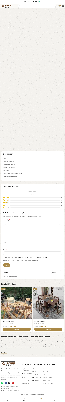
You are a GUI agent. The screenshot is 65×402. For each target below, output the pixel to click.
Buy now (50, 121)
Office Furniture (26, 377)
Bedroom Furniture (26, 369)
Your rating (6, 220)
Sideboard (37, 371)
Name (5, 242)
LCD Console (38, 374)
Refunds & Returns (48, 377)
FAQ (44, 374)
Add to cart (23, 121)
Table (7, 10)
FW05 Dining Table (39, 321)
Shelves (37, 380)
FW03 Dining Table (8, 321)
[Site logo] (6, 6)
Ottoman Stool (38, 377)
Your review (6, 223)
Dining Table (9, 323)
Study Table (14, 10)
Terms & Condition (48, 383)
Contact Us (46, 371)
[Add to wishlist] (30, 288)
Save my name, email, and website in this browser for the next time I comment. (26, 257)
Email (5, 250)
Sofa (36, 369)
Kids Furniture (28, 373)
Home (3, 10)
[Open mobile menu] (63, 6)
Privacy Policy (46, 380)
